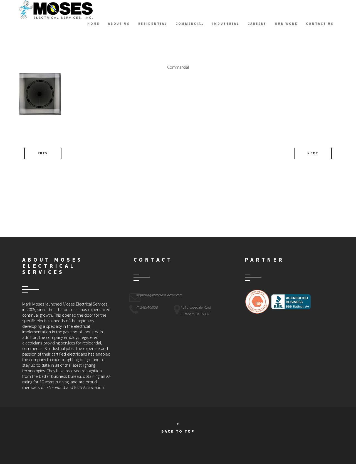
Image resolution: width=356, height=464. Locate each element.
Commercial (189, 24)
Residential (152, 24)
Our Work (286, 24)
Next (312, 153)
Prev (43, 153)
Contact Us (320, 24)
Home (93, 24)
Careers (257, 24)
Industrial (225, 24)
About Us (119, 24)
